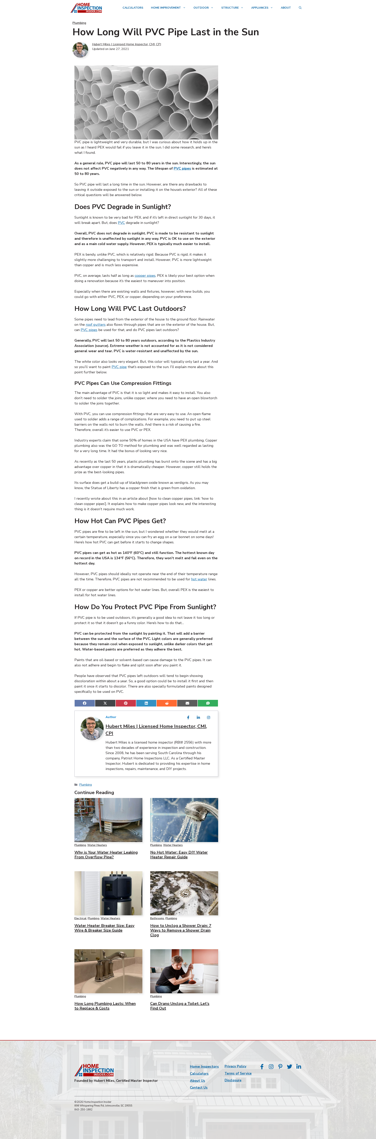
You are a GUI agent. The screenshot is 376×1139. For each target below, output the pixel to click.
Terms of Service (238, 1073)
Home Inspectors (204, 1066)
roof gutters (96, 324)
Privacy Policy (235, 1066)
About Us (197, 1080)
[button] (300, 8)
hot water (199, 579)
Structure (230, 8)
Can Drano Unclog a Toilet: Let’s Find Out (179, 1006)
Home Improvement (166, 8)
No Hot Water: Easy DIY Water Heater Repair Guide (179, 855)
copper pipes (145, 275)
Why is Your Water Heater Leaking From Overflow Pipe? (106, 855)
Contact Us (199, 1087)
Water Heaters (97, 845)
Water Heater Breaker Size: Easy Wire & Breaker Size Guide (104, 928)
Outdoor (201, 8)
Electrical (80, 918)
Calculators (133, 8)
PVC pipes (182, 168)
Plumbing (79, 23)
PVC (121, 222)
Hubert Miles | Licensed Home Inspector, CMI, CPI (126, 44)
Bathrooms (157, 918)
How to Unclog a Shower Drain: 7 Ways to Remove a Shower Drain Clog (180, 930)
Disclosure (233, 1080)
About (286, 8)
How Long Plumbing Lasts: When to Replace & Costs (105, 1006)
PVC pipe (119, 367)
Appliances (259, 8)
